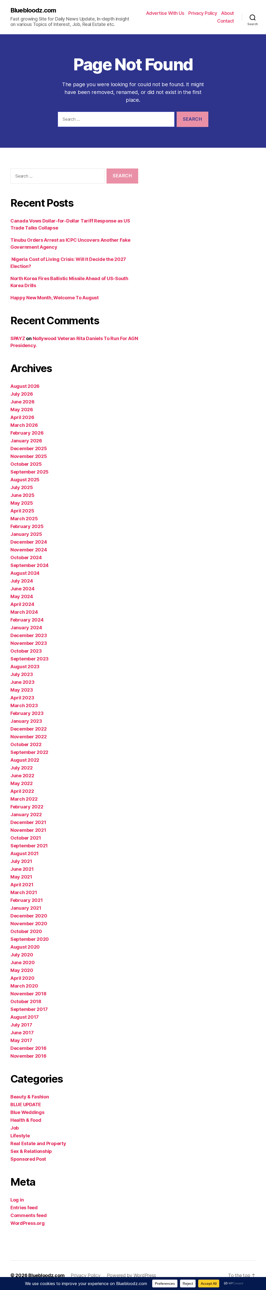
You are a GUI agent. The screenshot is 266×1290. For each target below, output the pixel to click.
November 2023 (28, 643)
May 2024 (21, 596)
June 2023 (22, 682)
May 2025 (21, 503)
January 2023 (26, 721)
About (227, 13)
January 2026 (26, 440)
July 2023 (21, 674)
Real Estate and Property (38, 1143)
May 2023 (21, 690)
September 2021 (29, 845)
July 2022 (21, 768)
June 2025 (22, 495)
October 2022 (26, 744)
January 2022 (26, 814)
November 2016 (28, 1056)
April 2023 (22, 697)
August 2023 (24, 666)
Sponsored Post (28, 1159)
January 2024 (26, 627)
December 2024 (28, 542)
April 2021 (21, 884)
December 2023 (28, 635)
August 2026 (24, 386)
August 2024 (24, 573)
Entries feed (24, 1207)
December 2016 (28, 1048)
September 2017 (29, 1009)
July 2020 (21, 954)
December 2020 (28, 915)
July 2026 (21, 394)
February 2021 (26, 900)
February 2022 (26, 806)
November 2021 (28, 830)
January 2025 (26, 534)
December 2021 (28, 822)
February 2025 (27, 526)
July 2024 (21, 581)
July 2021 (21, 861)
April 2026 (22, 417)
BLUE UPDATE (25, 1104)
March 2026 (24, 425)
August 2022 (24, 760)
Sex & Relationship (31, 1151)
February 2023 (27, 713)
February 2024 (27, 620)
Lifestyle (20, 1135)
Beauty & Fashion (29, 1096)
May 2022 (21, 783)
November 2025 (28, 456)
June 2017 (22, 1032)
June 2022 (22, 775)
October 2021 (25, 838)
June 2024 (22, 588)
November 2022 (28, 736)
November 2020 (28, 923)
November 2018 (28, 993)
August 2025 (24, 479)
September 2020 (29, 939)
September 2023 (29, 658)
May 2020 (21, 970)
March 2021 (23, 892)
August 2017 (24, 1017)
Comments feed (28, 1215)
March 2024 (24, 612)
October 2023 (26, 651)
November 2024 (28, 549)
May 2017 (21, 1040)
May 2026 (21, 409)
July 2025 (21, 487)
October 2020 (26, 931)
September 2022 (29, 752)
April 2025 (22, 511)
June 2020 (22, 962)
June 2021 (22, 869)
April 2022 (22, 791)
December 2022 (28, 729)
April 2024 (22, 604)
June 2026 (22, 401)
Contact (225, 21)
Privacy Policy (202, 13)
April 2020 (22, 978)
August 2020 (25, 947)
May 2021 (21, 877)
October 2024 (26, 557)
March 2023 (24, 705)
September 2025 (29, 472)
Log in (17, 1200)
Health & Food (25, 1120)
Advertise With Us (165, 13)
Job (14, 1128)
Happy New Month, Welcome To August (54, 297)
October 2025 (26, 464)
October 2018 (25, 1001)
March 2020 (24, 986)
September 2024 (29, 565)
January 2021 (25, 908)
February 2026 (27, 433)
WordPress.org (27, 1223)
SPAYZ (17, 338)
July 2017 (21, 1025)
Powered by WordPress (131, 1275)
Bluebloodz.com (33, 10)
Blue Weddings (27, 1112)
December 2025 (28, 448)
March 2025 (24, 518)
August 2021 (24, 853)
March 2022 (23, 799)
